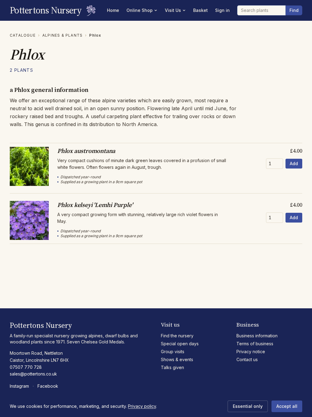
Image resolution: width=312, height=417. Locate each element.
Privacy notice (250, 351)
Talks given (172, 367)
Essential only (248, 406)
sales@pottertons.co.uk (33, 373)
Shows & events (177, 359)
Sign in (222, 10)
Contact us (247, 359)
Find (294, 10)
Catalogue (23, 35)
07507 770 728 (26, 367)
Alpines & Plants (62, 35)
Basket (200, 10)
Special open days (180, 343)
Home (113, 10)
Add (294, 163)
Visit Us (173, 10)
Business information (257, 335)
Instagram (19, 386)
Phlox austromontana (86, 151)
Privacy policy (142, 406)
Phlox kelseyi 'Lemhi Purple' (95, 205)
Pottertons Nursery (46, 10)
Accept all (286, 406)
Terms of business (254, 343)
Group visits (172, 351)
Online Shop (139, 10)
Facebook (47, 386)
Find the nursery (177, 335)
